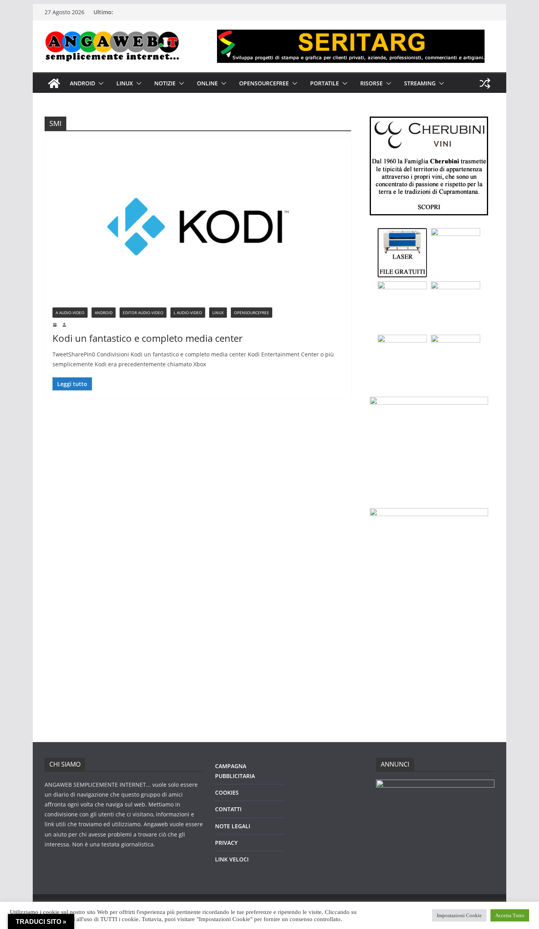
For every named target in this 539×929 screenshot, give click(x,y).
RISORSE (371, 83)
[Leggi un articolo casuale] (484, 83)
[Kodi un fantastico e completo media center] (197, 226)
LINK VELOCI (232, 859)
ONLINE (207, 83)
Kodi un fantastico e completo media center (147, 338)
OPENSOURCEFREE (264, 83)
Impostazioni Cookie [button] (459, 915)
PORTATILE (324, 83)
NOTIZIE (165, 83)
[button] (99, 83)
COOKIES (227, 792)
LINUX (124, 83)
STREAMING (420, 83)
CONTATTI (228, 809)
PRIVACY (226, 842)
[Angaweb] (54, 83)
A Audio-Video (70, 312)
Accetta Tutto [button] (509, 915)
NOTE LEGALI (232, 826)
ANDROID (82, 83)
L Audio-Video (188, 312)
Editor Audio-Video (143, 312)
